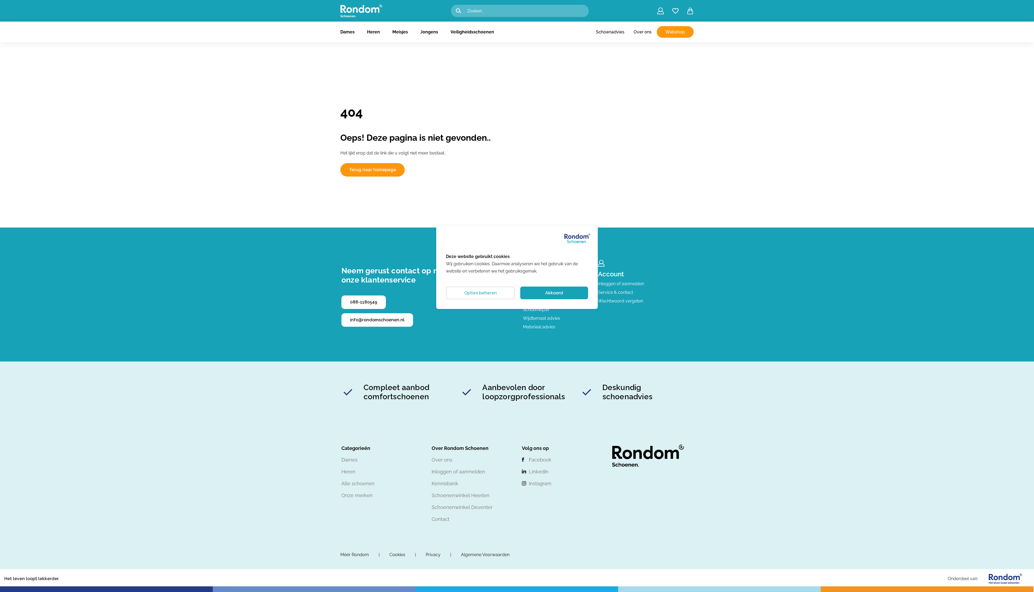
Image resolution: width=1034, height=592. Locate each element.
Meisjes (400, 32)
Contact (440, 519)
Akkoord (554, 292)
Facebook (540, 460)
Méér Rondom (354, 554)
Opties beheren (480, 292)
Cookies (397, 554)
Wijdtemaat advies (541, 318)
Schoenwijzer (536, 309)
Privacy (433, 554)
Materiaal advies (539, 326)
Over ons (643, 32)
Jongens (429, 32)
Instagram (540, 483)
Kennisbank (445, 483)
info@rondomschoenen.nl (377, 319)
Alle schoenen (358, 483)
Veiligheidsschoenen (472, 32)
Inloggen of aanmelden (621, 283)
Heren (373, 32)
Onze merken (357, 495)
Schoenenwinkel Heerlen (461, 495)
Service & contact (615, 292)
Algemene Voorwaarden (485, 554)
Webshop (675, 32)
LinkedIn (539, 471)
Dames (347, 32)
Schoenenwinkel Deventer (462, 507)
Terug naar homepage (372, 169)
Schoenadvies (610, 32)
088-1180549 (363, 302)
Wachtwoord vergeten (620, 301)
